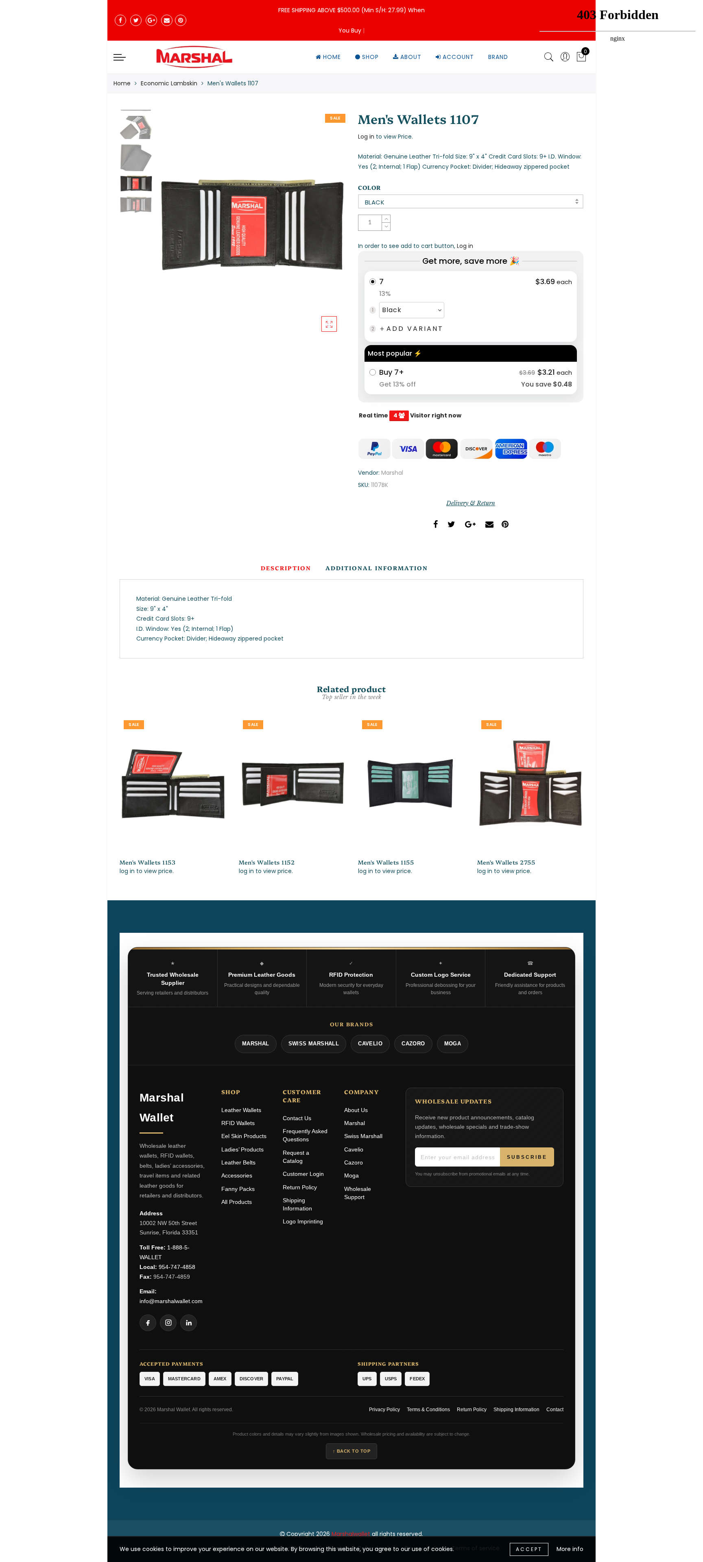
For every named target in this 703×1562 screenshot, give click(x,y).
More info (570, 1549)
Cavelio (353, 1149)
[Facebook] (148, 1322)
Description (286, 568)
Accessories (236, 1175)
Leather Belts (238, 1162)
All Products (236, 1202)
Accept (529, 1549)
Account (458, 57)
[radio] (471, 306)
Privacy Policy (384, 1409)
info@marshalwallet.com (171, 1301)
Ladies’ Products (242, 1149)
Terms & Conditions (428, 1409)
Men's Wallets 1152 (267, 862)
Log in (366, 137)
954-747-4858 (177, 1267)
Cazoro (353, 1162)
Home (332, 57)
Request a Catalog (296, 1156)
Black (374, 202)
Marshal (392, 473)
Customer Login (303, 1174)
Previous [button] (171, 229)
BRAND (498, 57)
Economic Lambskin (169, 83)
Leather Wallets (241, 1110)
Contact (554, 1409)
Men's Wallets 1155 (386, 862)
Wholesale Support (357, 1193)
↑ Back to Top (352, 1451)
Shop (370, 57)
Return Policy (300, 1187)
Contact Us (297, 1118)
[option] (250, 225)
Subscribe (527, 1157)
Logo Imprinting (303, 1221)
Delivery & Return (470, 503)
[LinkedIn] (188, 1322)
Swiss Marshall (363, 1136)
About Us (356, 1110)
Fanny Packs (238, 1189)
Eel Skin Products (243, 1136)
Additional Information (376, 568)
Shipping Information (297, 1204)
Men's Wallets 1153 (147, 862)
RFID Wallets (238, 1123)
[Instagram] (168, 1322)
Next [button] (319, 229)
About (410, 57)
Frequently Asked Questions (305, 1135)
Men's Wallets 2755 (506, 862)
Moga (351, 1175)
